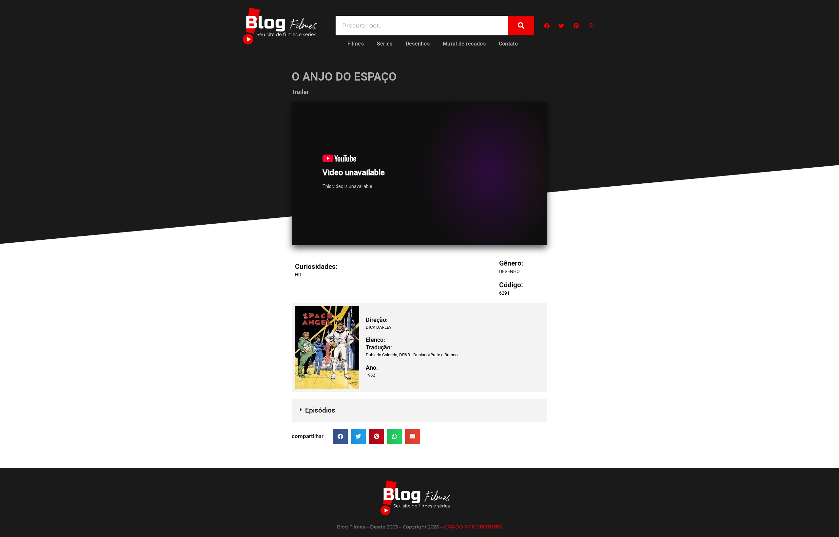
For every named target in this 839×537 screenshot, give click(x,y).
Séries (385, 44)
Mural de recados (464, 44)
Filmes (355, 44)
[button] (546, 25)
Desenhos (418, 44)
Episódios (320, 410)
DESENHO (509, 271)
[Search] (521, 25)
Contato (508, 44)
